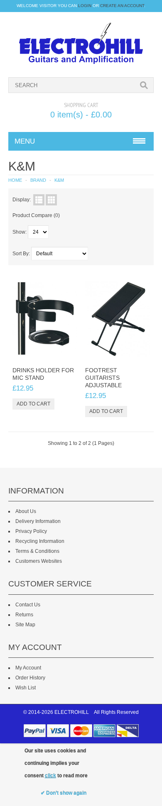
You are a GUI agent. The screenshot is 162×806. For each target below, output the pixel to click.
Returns (24, 615)
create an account (122, 5)
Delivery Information (38, 521)
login (84, 5)
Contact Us (27, 605)
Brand (38, 180)
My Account (28, 668)
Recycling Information (39, 541)
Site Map (25, 625)
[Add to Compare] (67, 352)
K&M (59, 180)
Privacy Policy (31, 531)
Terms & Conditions (37, 551)
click (50, 776)
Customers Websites (38, 561)
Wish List (25, 688)
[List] (38, 199)
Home (15, 180)
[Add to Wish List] (54, 352)
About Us (25, 511)
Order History (30, 678)
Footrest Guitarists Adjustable (103, 377)
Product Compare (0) (36, 215)
